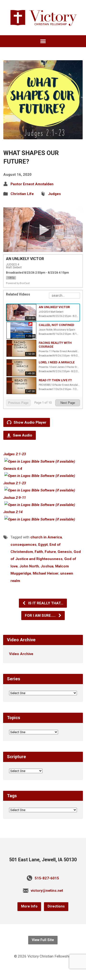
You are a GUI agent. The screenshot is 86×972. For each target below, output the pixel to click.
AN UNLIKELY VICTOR (54, 307)
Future (50, 552)
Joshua (47, 566)
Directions (56, 906)
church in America (46, 537)
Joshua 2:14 (12, 512)
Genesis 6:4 (12, 468)
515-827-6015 (47, 878)
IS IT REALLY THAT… (45, 603)
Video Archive (21, 654)
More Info (29, 906)
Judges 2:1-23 (14, 454)
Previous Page (18, 403)
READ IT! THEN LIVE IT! (55, 380)
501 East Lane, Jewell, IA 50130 (43, 859)
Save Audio (22, 435)
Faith (39, 552)
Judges (54, 194)
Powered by (18, 283)
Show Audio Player (29, 422)
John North (29, 566)
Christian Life (22, 194)
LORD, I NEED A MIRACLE (57, 362)
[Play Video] (43, 230)
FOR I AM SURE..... (41, 615)
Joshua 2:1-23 (14, 483)
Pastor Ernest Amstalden (32, 184)
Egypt (43, 544)
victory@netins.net (47, 890)
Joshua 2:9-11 (14, 498)
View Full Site (43, 940)
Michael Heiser (46, 573)
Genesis (65, 552)
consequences (24, 544)
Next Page (67, 403)
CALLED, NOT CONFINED (56, 325)
